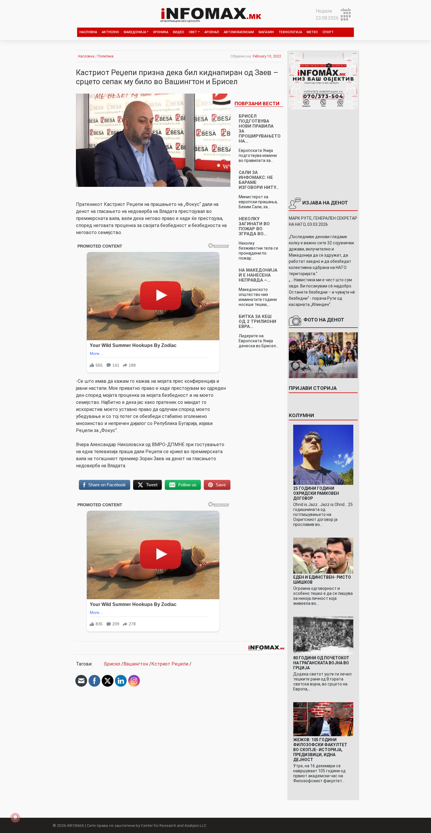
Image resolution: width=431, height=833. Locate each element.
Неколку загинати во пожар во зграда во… (254, 226)
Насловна (88, 32)
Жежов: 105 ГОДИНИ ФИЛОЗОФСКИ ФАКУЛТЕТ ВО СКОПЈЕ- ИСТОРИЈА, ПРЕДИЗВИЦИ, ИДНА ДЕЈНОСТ (320, 749)
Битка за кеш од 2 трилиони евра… (257, 321)
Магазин (266, 32)
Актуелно (110, 32)
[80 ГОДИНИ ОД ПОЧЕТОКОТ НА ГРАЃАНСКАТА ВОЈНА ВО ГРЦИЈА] (323, 635)
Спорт (328, 32)
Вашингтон (135, 664)
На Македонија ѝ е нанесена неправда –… (258, 275)
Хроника (160, 32)
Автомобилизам (239, 32)
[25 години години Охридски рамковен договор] (323, 454)
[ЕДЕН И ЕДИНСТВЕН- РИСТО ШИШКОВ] (323, 555)
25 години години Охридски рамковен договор (316, 493)
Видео (178, 32)
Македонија (135, 32)
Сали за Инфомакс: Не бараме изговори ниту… (259, 180)
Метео (312, 32)
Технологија (290, 32)
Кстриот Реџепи (169, 664)
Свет (193, 32)
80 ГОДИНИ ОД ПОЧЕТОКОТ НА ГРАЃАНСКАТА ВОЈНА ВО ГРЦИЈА (321, 663)
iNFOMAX (75, 825)
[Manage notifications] (15, 817)
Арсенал (211, 32)
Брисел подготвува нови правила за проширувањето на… (260, 129)
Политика (105, 56)
